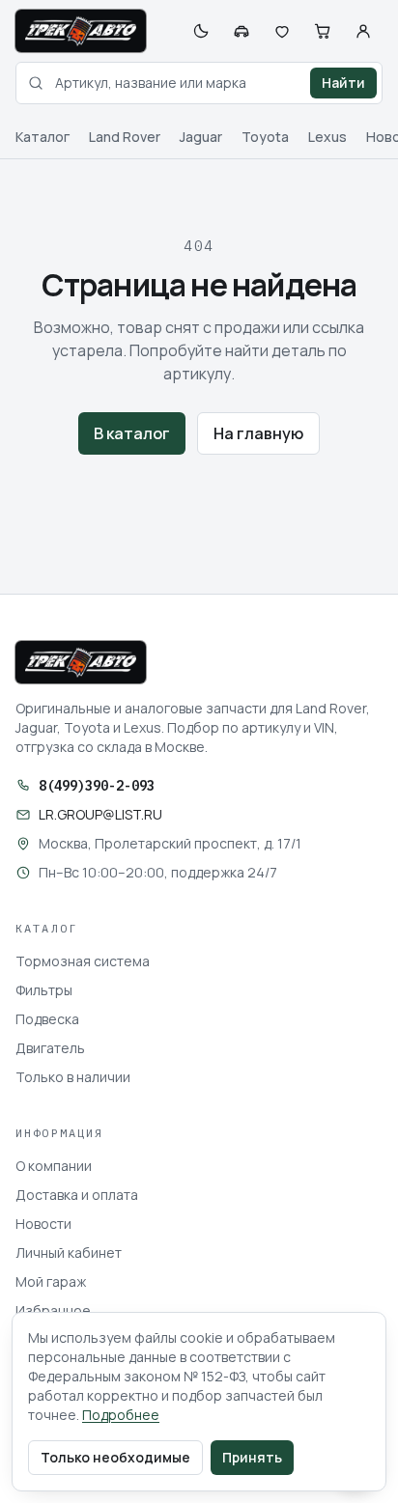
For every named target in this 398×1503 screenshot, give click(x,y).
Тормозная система (82, 961)
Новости (43, 1223)
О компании (53, 1165)
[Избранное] (282, 31)
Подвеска (47, 1019)
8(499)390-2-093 (97, 785)
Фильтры (43, 990)
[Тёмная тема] (201, 31)
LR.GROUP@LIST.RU (100, 814)
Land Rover (124, 136)
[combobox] (199, 83)
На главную (258, 433)
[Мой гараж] (241, 31)
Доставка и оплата (76, 1194)
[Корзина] (322, 31)
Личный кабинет (68, 1252)
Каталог (42, 136)
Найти (343, 82)
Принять (252, 1457)
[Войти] (363, 31)
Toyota (265, 136)
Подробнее (120, 1415)
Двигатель (50, 1048)
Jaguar (201, 136)
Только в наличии (72, 1077)
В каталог (132, 433)
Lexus (327, 136)
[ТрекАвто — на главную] (80, 31)
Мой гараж (50, 1281)
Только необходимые (115, 1457)
